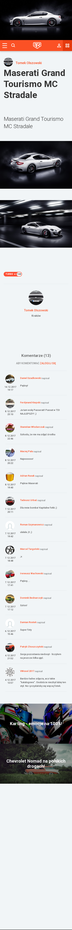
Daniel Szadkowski (30, 378)
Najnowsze (67, 45)
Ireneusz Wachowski (31, 573)
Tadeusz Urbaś (28, 500)
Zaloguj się (48, 363)
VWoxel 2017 (27, 671)
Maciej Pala (26, 451)
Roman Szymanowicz (32, 524)
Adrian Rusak (27, 475)
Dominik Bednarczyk (31, 597)
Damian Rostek (28, 622)
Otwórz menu (4, 45)
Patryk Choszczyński (31, 646)
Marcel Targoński (29, 549)
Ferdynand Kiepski (30, 402)
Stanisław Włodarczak (32, 427)
